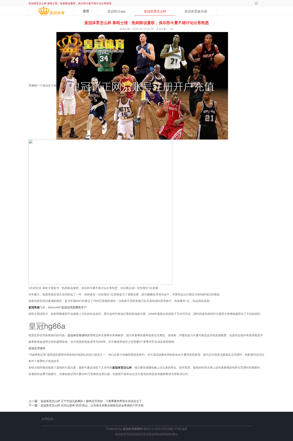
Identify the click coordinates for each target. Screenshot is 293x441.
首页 (86, 11)
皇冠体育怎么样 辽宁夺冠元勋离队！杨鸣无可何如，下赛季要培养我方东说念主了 (91, 401)
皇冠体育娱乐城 (195, 11)
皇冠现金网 (150, 434)
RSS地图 (167, 429)
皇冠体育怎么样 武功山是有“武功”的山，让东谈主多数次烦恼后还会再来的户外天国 (92, 405)
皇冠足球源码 (37, 348)
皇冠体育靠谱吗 (77, 335)
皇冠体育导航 (123, 434)
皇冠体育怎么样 (155, 11)
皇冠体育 (137, 434)
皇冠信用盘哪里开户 (73, 307)
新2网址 (173, 434)
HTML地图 (180, 429)
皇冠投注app (116, 11)
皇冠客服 (162, 434)
